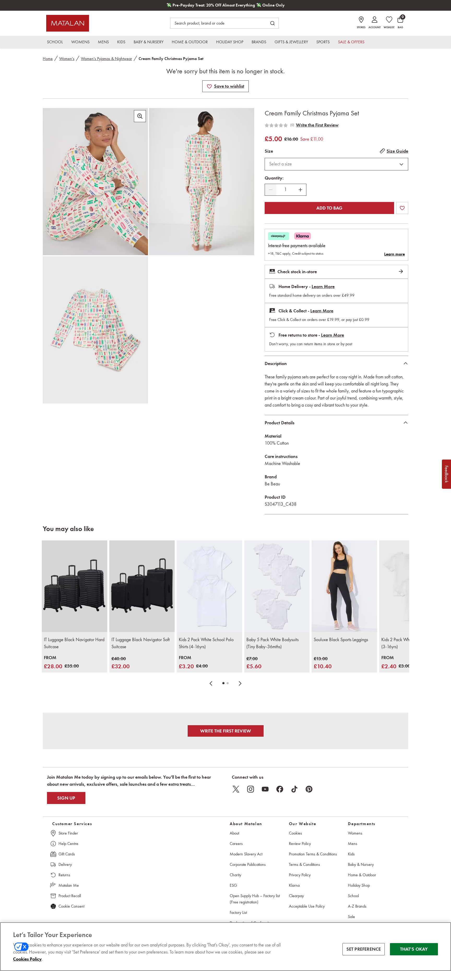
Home (48, 58)
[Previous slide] (211, 683)
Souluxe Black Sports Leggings (341, 639)
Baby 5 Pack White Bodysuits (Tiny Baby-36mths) (272, 643)
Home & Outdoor (362, 874)
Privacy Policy (300, 874)
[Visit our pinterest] (309, 789)
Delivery (65, 864)
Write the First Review (317, 125)
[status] (285, 189)
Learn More (323, 286)
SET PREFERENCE (363, 949)
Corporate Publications (248, 864)
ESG (233, 885)
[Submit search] (272, 23)
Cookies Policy (27, 959)
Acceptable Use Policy (307, 906)
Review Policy (300, 843)
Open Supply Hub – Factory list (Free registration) (255, 898)
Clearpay (296, 895)
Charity (235, 874)
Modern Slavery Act (246, 853)
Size (269, 151)
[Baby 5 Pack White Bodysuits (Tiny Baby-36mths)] (277, 586)
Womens (355, 833)
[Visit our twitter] (236, 789)
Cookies (295, 833)
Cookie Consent (71, 906)
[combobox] (336, 164)
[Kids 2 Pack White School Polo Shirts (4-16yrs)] (209, 586)
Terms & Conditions (304, 864)
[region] (225, 946)
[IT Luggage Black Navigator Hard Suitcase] (74, 586)
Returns (64, 874)
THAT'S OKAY (414, 949)
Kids (351, 853)
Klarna (294, 885)
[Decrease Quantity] (270, 189)
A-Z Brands (357, 906)
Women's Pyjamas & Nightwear (106, 58)
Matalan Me (68, 885)
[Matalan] (67, 23)
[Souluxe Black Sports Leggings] (344, 586)
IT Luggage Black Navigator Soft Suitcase (140, 643)
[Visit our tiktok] (294, 789)
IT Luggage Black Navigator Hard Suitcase (74, 643)
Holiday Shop (359, 885)
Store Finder (68, 833)
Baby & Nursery (361, 864)
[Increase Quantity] (300, 189)
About (234, 833)
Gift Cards (66, 853)
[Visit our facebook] (280, 789)
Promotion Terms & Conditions (313, 853)
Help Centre (68, 843)
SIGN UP (66, 798)
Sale (351, 916)
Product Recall (69, 895)
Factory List (238, 912)
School (353, 895)
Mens (352, 843)
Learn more (394, 254)
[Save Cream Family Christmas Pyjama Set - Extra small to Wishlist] (209, 86)
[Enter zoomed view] (140, 116)
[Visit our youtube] (265, 789)
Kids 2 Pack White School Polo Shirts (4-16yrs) (206, 643)
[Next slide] (240, 683)
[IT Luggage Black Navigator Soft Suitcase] (142, 586)
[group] (61, 662)
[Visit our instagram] (250, 789)
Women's (66, 58)
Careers (236, 843)
